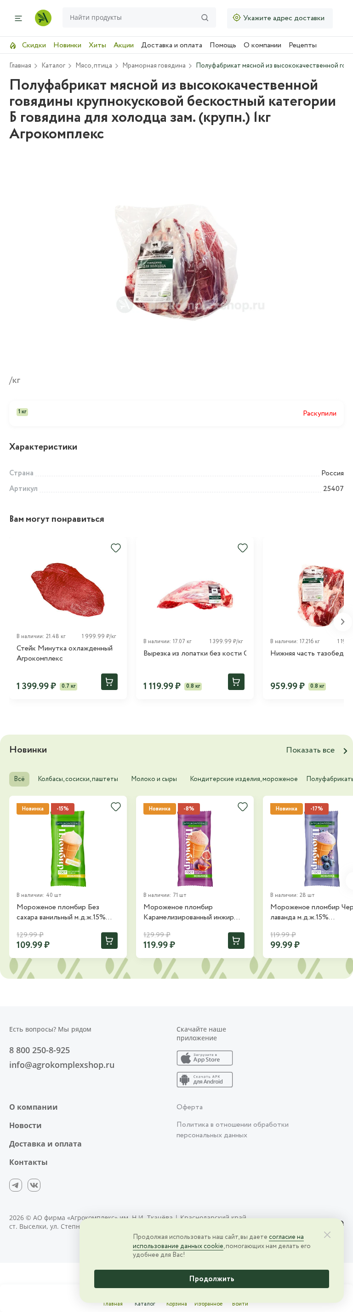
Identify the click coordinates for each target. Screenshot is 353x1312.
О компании (262, 45)
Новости (25, 1125)
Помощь (223, 45)
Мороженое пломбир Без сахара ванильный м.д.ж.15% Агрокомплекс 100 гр (61, 912)
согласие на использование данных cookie (218, 1241)
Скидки (33, 45)
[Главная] (43, 18)
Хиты (97, 45)
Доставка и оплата (171, 45)
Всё (19, 779)
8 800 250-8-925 (39, 1049)
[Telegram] (15, 1185)
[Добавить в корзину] (109, 681)
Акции (124, 45)
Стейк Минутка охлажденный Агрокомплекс (65, 654)
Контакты (28, 1162)
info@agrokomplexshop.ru (61, 1064)
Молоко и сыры (154, 779)
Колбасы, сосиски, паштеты (78, 779)
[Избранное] (116, 548)
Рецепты (303, 45)
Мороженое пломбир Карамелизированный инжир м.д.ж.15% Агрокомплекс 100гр (192, 912)
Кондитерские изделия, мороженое (244, 779)
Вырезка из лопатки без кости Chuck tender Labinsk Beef (194, 654)
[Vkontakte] (34, 1185)
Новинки (67, 45)
